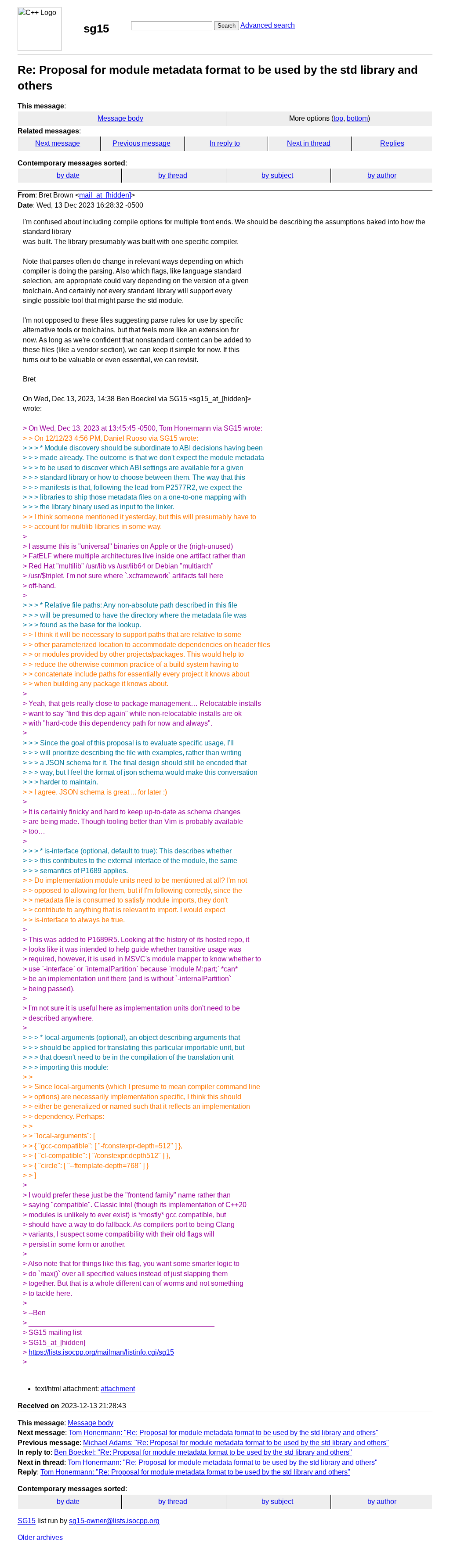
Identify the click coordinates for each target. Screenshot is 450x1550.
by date (68, 175)
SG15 (27, 1521)
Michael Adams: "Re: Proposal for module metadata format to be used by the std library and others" (236, 1442)
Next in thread (308, 143)
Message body (120, 118)
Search (227, 25)
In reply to (225, 143)
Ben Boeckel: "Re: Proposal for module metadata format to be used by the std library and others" (203, 1452)
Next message (57, 143)
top (338, 118)
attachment (118, 1388)
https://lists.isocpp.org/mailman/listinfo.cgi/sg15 (101, 1352)
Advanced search (267, 25)
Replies (392, 143)
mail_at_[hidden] (105, 195)
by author (381, 175)
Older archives (40, 1537)
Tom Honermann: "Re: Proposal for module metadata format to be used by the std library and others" (223, 1432)
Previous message (141, 143)
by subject (277, 175)
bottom (357, 118)
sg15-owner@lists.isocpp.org (114, 1521)
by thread (172, 175)
